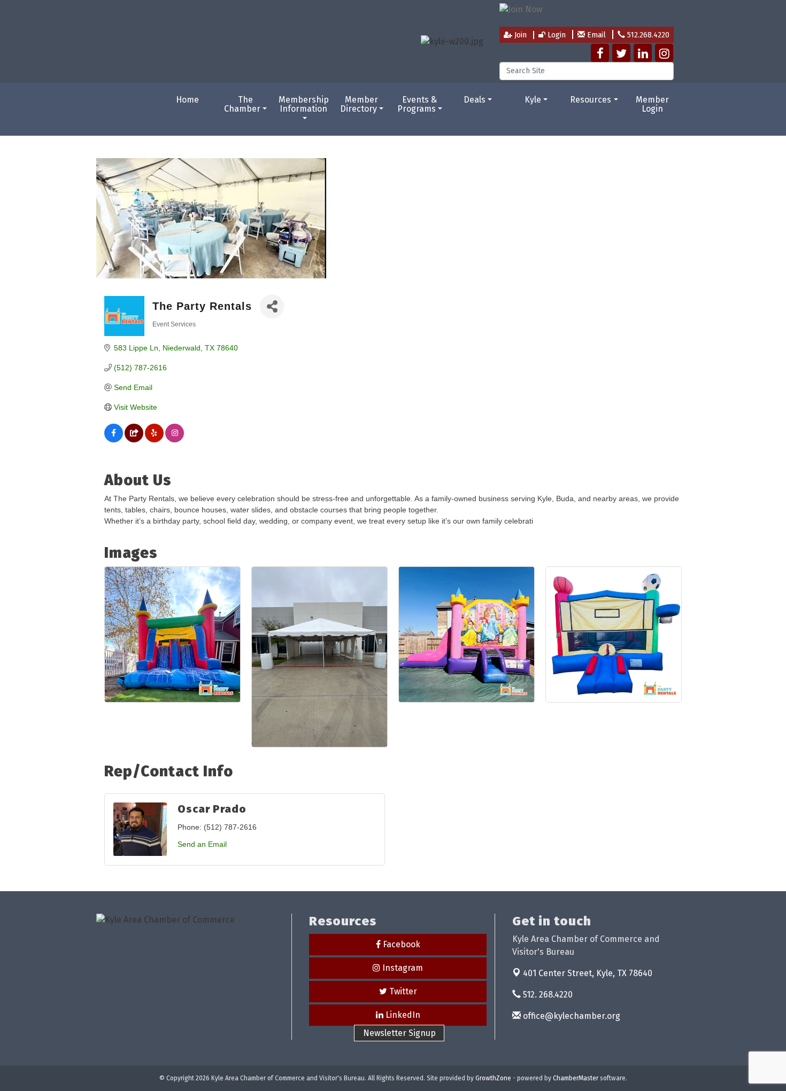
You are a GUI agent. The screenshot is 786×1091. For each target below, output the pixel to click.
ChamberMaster (575, 1078)
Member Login (652, 104)
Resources (590, 100)
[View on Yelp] (154, 439)
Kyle (533, 100)
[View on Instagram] (174, 439)
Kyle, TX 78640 (587, 973)
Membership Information (304, 104)
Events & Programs (417, 104)
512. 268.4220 (547, 994)
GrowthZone (493, 1078)
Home (187, 100)
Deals (475, 100)
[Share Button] (272, 306)
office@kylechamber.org (570, 1016)
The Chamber (242, 104)
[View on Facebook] (113, 439)
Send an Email (202, 844)
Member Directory (359, 104)
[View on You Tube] (134, 439)
